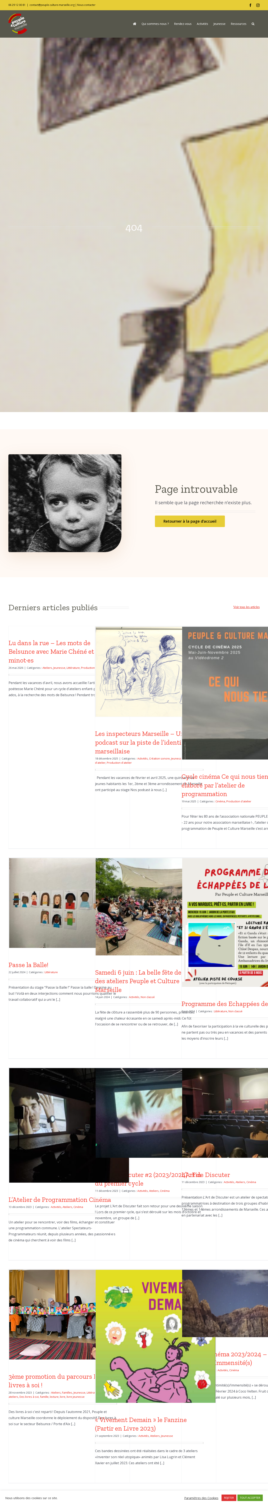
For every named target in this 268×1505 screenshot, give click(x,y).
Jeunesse (59, 668)
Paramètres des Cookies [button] (201, 1498)
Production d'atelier (119, 763)
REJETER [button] (229, 1498)
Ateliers (47, 668)
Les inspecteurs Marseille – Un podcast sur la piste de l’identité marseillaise (141, 742)
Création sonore (159, 758)
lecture (54, 1397)
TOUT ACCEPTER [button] (250, 1498)
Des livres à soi (29, 1397)
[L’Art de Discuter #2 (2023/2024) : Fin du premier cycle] (155, 1113)
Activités (142, 758)
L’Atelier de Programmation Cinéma (60, 1200)
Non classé (148, 997)
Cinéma (220, 801)
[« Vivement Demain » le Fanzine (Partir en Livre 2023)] (155, 1354)
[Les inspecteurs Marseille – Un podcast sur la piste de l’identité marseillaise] (155, 672)
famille (44, 1397)
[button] (253, 23)
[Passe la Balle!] (69, 903)
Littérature (73, 668)
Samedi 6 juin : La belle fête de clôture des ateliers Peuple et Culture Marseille (149, 981)
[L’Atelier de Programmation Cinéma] (69, 1126)
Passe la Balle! (28, 965)
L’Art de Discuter (206, 1175)
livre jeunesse (76, 1397)
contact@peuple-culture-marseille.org (52, 5)
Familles (67, 1392)
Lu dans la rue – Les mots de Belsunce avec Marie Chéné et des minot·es (57, 651)
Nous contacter (86, 5)
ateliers (13, 1397)
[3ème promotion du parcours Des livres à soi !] (69, 1314)
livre (62, 1397)
